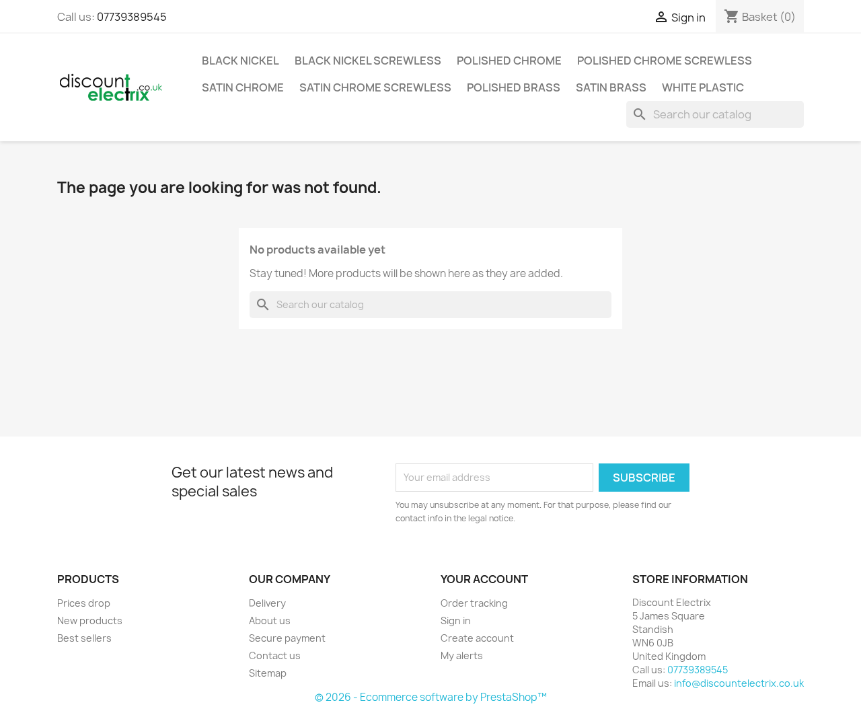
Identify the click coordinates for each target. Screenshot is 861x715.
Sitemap (268, 673)
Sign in (456, 620)
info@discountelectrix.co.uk (739, 683)
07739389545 (132, 16)
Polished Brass (513, 87)
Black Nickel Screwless (368, 60)
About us (270, 620)
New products (89, 620)
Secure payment (287, 638)
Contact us (275, 655)
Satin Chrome (243, 87)
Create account (477, 638)
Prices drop (83, 603)
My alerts (462, 655)
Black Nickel (240, 60)
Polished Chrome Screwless (664, 60)
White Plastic (703, 87)
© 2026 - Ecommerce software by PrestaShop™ (431, 697)
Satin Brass (611, 87)
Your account (484, 579)
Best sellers (84, 638)
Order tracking (474, 603)
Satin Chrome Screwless (375, 87)
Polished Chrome (509, 60)
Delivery (267, 603)
